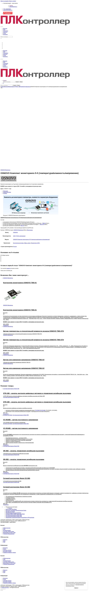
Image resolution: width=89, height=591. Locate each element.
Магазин (5, 28)
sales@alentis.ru (13, 6)
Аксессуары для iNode (11, 509)
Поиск (21, 81)
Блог (4, 540)
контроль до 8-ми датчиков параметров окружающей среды (20, 410)
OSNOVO (15, 232)
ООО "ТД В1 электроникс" (19, 236)
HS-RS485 (42, 410)
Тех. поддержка (7, 8)
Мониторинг (30, 230)
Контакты (5, 34)
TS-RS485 (37, 410)
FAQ (4, 29)
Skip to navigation (5, 1)
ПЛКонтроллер (6, 528)
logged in (9, 268)
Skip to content (12, 1)
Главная (3, 86)
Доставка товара (7, 551)
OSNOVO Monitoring (25, 86)
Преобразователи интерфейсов (13, 512)
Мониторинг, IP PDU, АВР (14, 86)
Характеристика (7, 192)
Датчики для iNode (7, 415)
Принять (76, 587)
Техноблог (5, 30)
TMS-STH (42, 224)
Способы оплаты (7, 550)
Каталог (6, 86)
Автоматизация (7, 530)
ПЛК (4, 529)
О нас (4, 33)
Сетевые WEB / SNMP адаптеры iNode (15, 514)
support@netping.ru (7, 10)
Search (4, 80)
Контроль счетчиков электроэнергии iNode (16, 510)
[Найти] (1, 38)
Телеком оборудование (8, 533)
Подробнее (6, 325)
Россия (15, 246)
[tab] (45, 191)
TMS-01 (44, 223)
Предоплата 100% (35, 243)
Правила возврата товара (9, 552)
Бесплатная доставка (18, 243)
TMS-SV (22, 225)
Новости (5, 32)
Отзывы (5, 193)
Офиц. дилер (27, 243)
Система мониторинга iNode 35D (21, 415)
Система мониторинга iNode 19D (11, 388)
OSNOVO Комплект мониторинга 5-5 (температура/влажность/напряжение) (31, 239)
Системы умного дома (8, 531)
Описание (5, 191)
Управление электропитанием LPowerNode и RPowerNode (20, 517)
